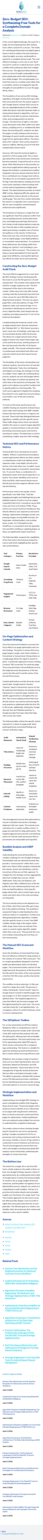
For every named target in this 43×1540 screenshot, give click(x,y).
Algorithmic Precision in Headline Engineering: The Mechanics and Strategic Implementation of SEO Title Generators (22, 1294)
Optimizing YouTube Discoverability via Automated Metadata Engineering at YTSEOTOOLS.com (22, 1308)
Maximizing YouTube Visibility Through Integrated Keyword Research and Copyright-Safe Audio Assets (21, 1509)
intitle (7, 1245)
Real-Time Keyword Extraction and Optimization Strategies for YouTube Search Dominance (22, 1348)
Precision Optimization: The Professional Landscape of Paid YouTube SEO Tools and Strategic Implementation (20, 1334)
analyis (8, 1249)
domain (8, 1237)
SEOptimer (10, 1231)
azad (7, 1253)
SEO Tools (6, 37)
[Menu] (39, 7)
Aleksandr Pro (15, 35)
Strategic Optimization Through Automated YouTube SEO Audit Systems (19, 1495)
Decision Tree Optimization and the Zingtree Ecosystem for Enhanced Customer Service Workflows (21, 1271)
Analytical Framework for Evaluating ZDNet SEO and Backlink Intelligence (22, 1282)
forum (7, 1241)
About (4, 1531)
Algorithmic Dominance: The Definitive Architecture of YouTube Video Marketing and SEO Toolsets (22, 1320)
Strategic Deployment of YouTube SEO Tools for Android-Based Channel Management (22, 1360)
